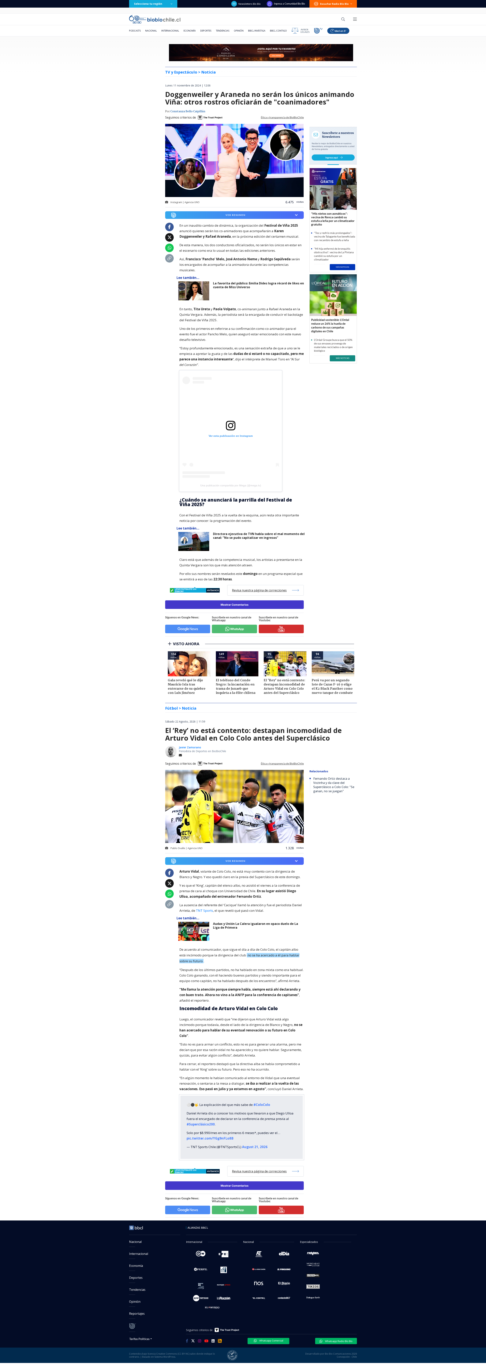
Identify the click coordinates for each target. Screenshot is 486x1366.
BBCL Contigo (278, 30)
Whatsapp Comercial (271, 1340)
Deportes (205, 30)
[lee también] (194, 290)
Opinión (239, 30)
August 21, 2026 (254, 1147)
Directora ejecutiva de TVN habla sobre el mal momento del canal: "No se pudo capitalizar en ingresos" (259, 536)
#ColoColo (261, 1104)
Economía (190, 30)
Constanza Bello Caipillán (187, 111)
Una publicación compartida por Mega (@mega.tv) (230, 485)
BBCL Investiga (256, 30)
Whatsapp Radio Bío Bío (338, 1341)
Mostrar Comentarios (235, 604)
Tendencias (222, 30)
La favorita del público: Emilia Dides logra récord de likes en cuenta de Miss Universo (258, 285)
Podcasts (135, 30)
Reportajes (137, 1313)
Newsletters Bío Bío (249, 4)
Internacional (170, 30)
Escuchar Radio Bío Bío (334, 4)
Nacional (151, 30)
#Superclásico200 (201, 1124)
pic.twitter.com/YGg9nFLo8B (210, 1138)
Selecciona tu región (148, 4)
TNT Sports (204, 910)
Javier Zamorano (190, 747)
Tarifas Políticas (139, 1339)
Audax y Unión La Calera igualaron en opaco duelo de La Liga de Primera (255, 926)
